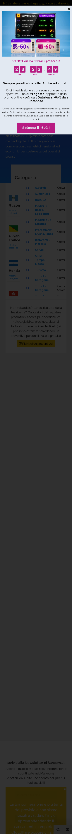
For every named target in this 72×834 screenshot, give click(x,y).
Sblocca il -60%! (36, 128)
